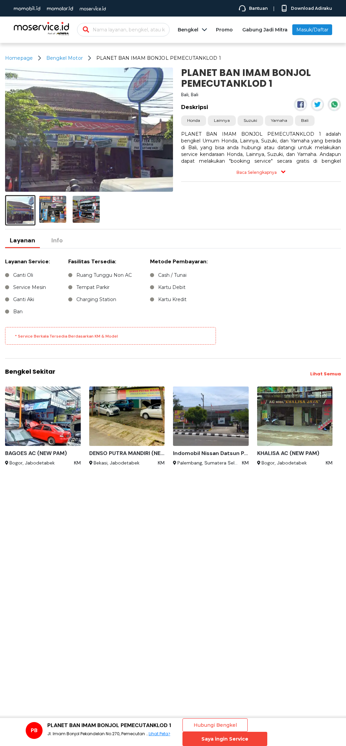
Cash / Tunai (172, 275)
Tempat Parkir (92, 287)
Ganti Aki (23, 299)
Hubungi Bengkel (215, 725)
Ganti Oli (23, 275)
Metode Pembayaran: (179, 261)
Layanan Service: (27, 261)
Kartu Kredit (172, 299)
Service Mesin (29, 287)
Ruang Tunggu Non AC (104, 275)
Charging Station (96, 299)
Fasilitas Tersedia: (92, 261)
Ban (18, 312)
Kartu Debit (172, 287)
